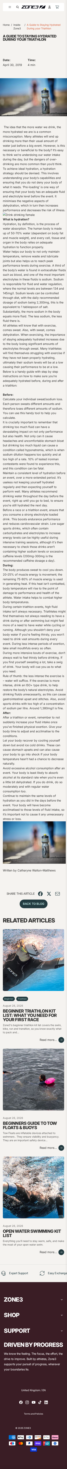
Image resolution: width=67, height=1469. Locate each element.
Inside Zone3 (17, 26)
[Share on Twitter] (49, 894)
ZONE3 (27, 1428)
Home (6, 24)
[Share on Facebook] (40, 894)
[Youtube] (33, 1402)
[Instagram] (27, 1402)
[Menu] (10, 7)
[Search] (17, 7)
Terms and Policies (33, 1414)
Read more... (48, 1040)
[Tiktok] (40, 1402)
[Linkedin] (46, 1402)
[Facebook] (21, 1402)
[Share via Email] (57, 894)
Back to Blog (33, 904)
